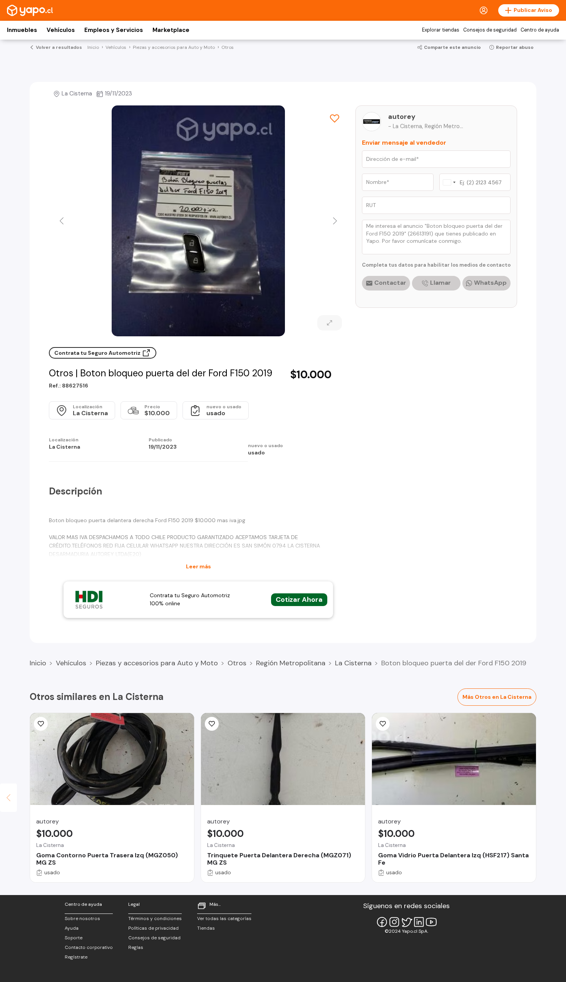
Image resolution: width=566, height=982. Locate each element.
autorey (401, 116)
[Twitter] (406, 922)
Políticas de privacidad (153, 928)
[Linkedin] (419, 922)
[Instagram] (394, 922)
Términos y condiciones (155, 918)
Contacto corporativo (89, 947)
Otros (237, 663)
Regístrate (76, 957)
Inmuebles (22, 30)
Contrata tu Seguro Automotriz (98, 352)
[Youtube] (431, 922)
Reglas (135, 947)
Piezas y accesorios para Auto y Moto (157, 663)
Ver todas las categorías (224, 918)
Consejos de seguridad (490, 30)
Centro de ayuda (540, 30)
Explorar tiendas (440, 30)
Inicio (38, 663)
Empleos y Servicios (113, 30)
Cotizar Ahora (299, 599)
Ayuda (72, 928)
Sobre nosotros (82, 918)
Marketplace (170, 30)
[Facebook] (382, 922)
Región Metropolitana (290, 663)
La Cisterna (353, 663)
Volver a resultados (59, 47)
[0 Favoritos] (334, 118)
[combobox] (449, 182)
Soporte (73, 938)
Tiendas (206, 928)
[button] (61, 220)
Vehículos (61, 30)
